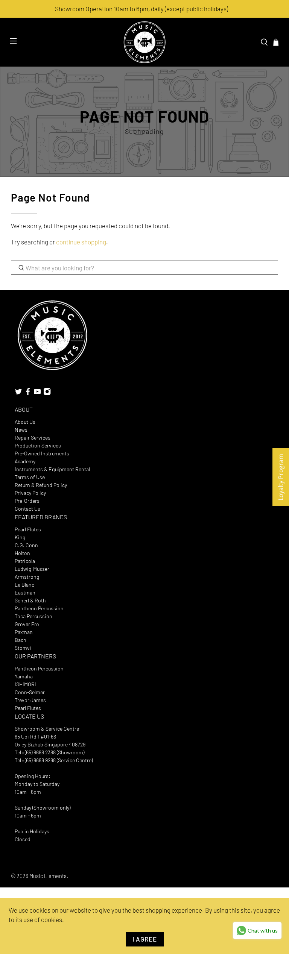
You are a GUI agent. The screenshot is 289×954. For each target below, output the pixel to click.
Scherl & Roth (30, 600)
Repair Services (32, 437)
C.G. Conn (26, 545)
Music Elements (48, 876)
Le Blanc (24, 584)
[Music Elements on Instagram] (47, 393)
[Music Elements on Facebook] (28, 393)
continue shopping (81, 242)
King (20, 537)
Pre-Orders (27, 500)
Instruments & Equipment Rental (52, 469)
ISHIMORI (25, 684)
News (21, 429)
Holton (22, 553)
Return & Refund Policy (41, 485)
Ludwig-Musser (32, 569)
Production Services (38, 445)
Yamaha (24, 676)
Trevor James (30, 700)
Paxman (24, 632)
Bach (20, 640)
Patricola (25, 561)
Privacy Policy (30, 493)
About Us (25, 422)
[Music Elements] (144, 42)
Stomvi (23, 648)
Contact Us (27, 508)
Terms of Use (30, 477)
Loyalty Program (281, 477)
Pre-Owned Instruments (42, 453)
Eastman (25, 592)
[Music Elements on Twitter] (18, 393)
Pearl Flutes (28, 529)
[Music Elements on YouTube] (37, 393)
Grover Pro (27, 624)
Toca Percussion (33, 616)
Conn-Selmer (30, 692)
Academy (25, 461)
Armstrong (27, 576)
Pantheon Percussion (39, 608)
